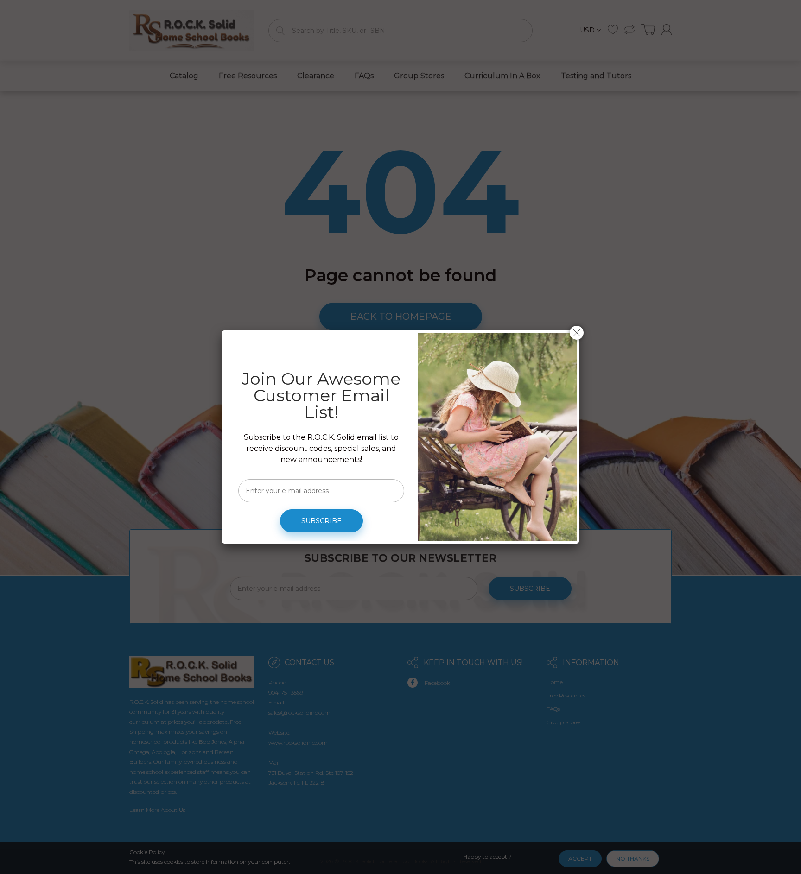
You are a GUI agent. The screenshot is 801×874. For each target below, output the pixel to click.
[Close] (577, 333)
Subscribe (321, 521)
